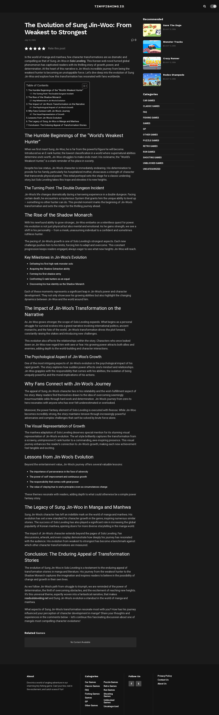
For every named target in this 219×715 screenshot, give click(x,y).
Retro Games (150, 146)
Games (146, 123)
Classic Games (151, 106)
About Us (162, 683)
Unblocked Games (153, 163)
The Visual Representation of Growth (48, 114)
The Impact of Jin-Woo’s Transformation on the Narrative (56, 104)
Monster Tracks (173, 41)
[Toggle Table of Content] (83, 85)
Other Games (150, 134)
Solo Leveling (78, 60)
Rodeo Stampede (173, 74)
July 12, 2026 (30, 40)
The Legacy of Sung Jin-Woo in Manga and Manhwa (53, 121)
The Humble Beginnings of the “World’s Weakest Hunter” (55, 90)
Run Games (149, 152)
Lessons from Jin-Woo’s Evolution (45, 118)
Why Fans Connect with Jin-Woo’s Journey (49, 111)
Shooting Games (152, 157)
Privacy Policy (165, 676)
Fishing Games (151, 117)
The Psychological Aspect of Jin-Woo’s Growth (53, 107)
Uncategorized (151, 169)
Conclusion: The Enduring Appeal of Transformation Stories (57, 125)
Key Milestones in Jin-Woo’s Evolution (49, 100)
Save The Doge (172, 25)
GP (144, 129)
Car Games (149, 100)
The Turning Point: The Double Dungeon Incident (53, 94)
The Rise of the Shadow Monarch (44, 97)
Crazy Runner (171, 58)
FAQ (145, 112)
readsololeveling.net (36, 598)
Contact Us (163, 680)
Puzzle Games (151, 140)
